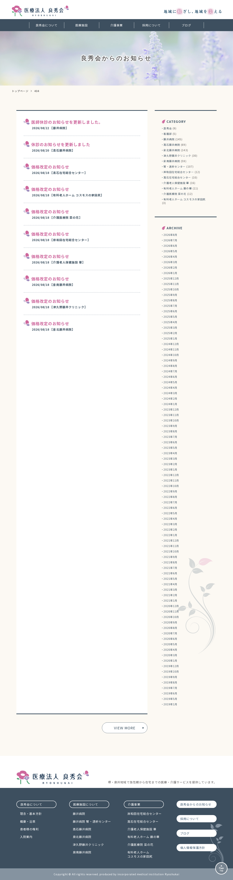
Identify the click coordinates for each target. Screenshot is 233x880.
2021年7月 (170, 568)
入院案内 (26, 837)
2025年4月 (170, 322)
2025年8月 (170, 300)
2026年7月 (170, 240)
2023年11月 (171, 415)
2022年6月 (170, 508)
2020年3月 (170, 655)
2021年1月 (170, 600)
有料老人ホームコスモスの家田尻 (139, 854)
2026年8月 (170, 235)
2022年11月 (171, 480)
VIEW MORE (124, 727)
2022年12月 (171, 475)
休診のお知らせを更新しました (60, 144)
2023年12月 (171, 409)
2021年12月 (171, 540)
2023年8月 (170, 431)
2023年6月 (170, 442)
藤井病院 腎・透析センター (92, 821)
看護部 (167, 134)
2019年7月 (170, 688)
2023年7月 (170, 437)
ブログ (186, 25)
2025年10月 (171, 289)
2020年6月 (170, 639)
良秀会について (47, 25)
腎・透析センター (174, 166)
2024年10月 (171, 355)
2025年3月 (170, 327)
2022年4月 (170, 518)
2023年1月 (170, 469)
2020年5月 (170, 644)
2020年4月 (170, 649)
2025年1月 (170, 338)
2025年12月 (171, 278)
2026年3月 (170, 262)
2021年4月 (170, 584)
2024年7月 (170, 371)
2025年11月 (171, 284)
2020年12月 (171, 606)
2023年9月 (170, 426)
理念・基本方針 (31, 814)
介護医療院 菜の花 (174, 194)
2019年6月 (170, 693)
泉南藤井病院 (171, 161)
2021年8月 (170, 562)
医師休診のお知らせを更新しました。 (67, 122)
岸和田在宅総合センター (178, 172)
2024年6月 (170, 376)
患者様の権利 (29, 829)
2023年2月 (170, 464)
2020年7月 (170, 633)
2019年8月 (170, 682)
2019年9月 (170, 677)
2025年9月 (170, 295)
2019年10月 (171, 671)
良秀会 (167, 128)
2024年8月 (170, 366)
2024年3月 (170, 393)
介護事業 (116, 25)
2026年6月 (170, 245)
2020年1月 (170, 660)
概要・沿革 (28, 821)
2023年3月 (170, 458)
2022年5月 (170, 513)
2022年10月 (171, 486)
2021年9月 (170, 557)
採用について (151, 25)
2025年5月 (170, 316)
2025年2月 (170, 333)
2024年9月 (170, 360)
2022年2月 (170, 529)
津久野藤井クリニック (177, 155)
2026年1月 (170, 273)
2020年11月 (171, 611)
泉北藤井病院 (171, 150)
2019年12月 (171, 666)
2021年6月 (170, 573)
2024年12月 (171, 344)
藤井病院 (168, 139)
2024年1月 (170, 404)
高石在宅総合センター (177, 177)
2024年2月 (170, 398)
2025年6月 (170, 311)
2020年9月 (170, 622)
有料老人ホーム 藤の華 (177, 188)
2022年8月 (170, 497)
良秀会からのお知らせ (195, 804)
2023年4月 (170, 453)
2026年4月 (170, 256)
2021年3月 (170, 589)
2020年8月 (170, 628)
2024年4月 (170, 387)
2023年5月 (170, 447)
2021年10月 (171, 551)
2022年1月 (170, 535)
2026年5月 (170, 251)
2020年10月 (171, 617)
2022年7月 (170, 502)
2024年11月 (171, 349)
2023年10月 (171, 420)
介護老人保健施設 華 (176, 183)
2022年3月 (170, 524)
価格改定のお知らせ (50, 167)
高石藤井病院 (171, 144)
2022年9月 (170, 491)
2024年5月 (170, 382)
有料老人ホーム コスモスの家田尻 (184, 199)
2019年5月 (170, 699)
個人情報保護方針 (192, 847)
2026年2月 (170, 267)
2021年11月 (171, 546)
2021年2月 (170, 595)
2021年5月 (170, 578)
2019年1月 (170, 704)
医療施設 (81, 25)
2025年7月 (170, 306)
